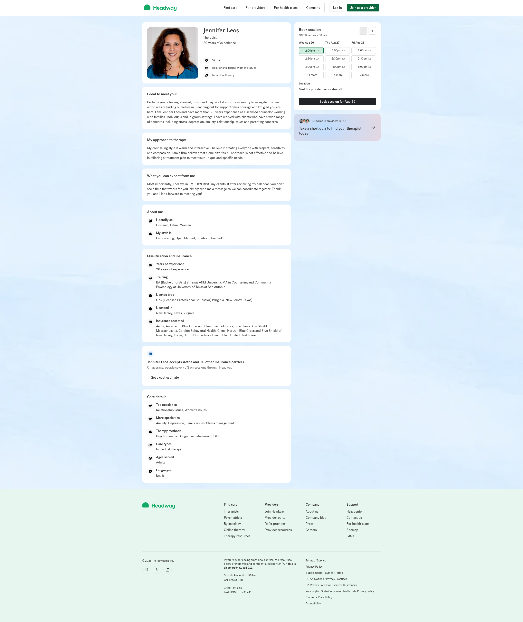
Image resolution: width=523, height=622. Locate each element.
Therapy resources (237, 536)
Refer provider (275, 524)
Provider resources (278, 530)
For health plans (285, 8)
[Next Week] (372, 31)
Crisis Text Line (233, 588)
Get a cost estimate (165, 377)
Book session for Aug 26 (337, 101)
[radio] (311, 50)
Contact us (354, 517)
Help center (354, 511)
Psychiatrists (233, 517)
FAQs (350, 536)
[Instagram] (146, 570)
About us (312, 511)
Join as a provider (363, 8)
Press (309, 524)
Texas (178, 313)
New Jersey (164, 313)
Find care (230, 8)
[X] (157, 570)
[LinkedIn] (167, 570)
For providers (256, 8)
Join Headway (275, 511)
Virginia (188, 313)
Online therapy (234, 530)
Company (313, 8)
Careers (311, 530)
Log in (337, 8)
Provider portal (275, 517)
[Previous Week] (363, 31)
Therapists (231, 511)
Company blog (316, 517)
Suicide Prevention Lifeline (240, 575)
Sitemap (352, 530)
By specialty (232, 524)
